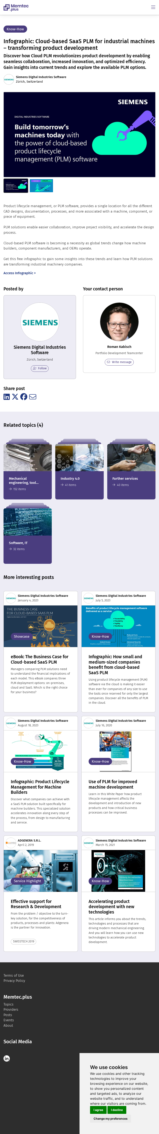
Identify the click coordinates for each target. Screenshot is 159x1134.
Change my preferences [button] (111, 1118)
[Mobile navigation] (153, 7)
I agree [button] (98, 1110)
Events (9, 1020)
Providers (11, 1009)
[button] (16, 186)
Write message (122, 362)
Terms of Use (14, 975)
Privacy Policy (14, 981)
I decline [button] (117, 1110)
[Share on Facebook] (23, 397)
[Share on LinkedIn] (7, 397)
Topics (8, 1004)
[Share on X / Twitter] (15, 397)
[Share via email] (32, 397)
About (8, 1025)
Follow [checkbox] (42, 368)
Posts (8, 1015)
